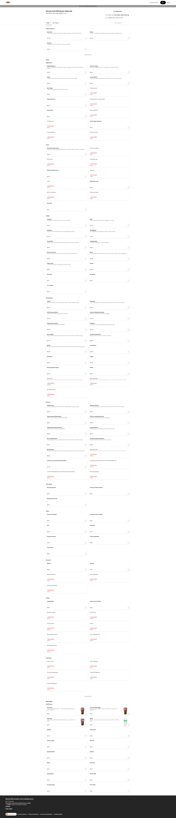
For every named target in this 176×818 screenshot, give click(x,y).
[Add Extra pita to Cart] (85, 280)
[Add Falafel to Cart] (128, 38)
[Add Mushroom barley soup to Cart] (85, 176)
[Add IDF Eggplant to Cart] (128, 236)
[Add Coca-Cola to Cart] (85, 713)
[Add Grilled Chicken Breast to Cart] (85, 329)
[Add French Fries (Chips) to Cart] (85, 520)
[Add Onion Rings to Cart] (85, 116)
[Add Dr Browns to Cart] (128, 769)
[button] (49, 23)
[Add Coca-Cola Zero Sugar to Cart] (128, 713)
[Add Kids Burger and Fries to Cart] (85, 504)
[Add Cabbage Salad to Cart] (128, 247)
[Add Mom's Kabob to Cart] (85, 340)
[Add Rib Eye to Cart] (85, 351)
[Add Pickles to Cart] (128, 269)
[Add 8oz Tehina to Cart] (128, 280)
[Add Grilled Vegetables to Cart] (128, 542)
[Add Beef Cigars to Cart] (85, 94)
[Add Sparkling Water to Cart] (85, 758)
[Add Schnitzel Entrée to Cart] (128, 433)
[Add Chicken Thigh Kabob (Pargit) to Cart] (128, 318)
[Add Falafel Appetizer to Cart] (85, 72)
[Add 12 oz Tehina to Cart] (85, 291)
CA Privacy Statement (46, 814)
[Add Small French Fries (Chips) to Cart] (128, 520)
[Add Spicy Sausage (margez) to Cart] (85, 373)
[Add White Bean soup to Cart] (128, 187)
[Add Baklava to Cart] (85, 569)
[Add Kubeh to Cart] (85, 83)
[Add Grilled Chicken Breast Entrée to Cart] (85, 433)
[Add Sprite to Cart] (128, 724)
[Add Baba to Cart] (128, 225)
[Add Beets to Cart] (128, 258)
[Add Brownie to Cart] (128, 569)
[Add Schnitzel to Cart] (128, 329)
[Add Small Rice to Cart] (128, 531)
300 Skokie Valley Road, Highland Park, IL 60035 (18, 803)
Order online (9, 809)
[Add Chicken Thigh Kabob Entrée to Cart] (128, 422)
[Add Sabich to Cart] (128, 373)
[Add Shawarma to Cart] (85, 38)
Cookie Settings (58, 814)
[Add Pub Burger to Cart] (85, 362)
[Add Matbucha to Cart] (85, 236)
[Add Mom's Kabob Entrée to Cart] (85, 444)
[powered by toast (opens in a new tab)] (11, 814)
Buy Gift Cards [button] (154, 2)
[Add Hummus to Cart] (85, 49)
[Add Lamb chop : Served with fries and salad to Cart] (85, 466)
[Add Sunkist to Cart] (128, 758)
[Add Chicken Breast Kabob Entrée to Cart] (85, 422)
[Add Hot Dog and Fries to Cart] (85, 493)
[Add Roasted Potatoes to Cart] (85, 542)
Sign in (168, 2)
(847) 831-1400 (10, 801)
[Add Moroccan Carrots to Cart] (85, 258)
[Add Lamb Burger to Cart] (128, 351)
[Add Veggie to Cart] (128, 362)
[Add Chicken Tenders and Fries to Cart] (128, 493)
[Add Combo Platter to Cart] (128, 83)
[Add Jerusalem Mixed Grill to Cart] (128, 340)
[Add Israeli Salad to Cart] (85, 247)
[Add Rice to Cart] (85, 531)
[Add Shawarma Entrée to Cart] (128, 411)
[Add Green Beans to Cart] (85, 553)
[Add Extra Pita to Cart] (85, 209)
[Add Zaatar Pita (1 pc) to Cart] (85, 105)
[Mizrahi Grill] (8, 2)
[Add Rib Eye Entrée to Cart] (85, 455)
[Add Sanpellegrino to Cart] (85, 780)
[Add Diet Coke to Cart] (85, 724)
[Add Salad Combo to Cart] (85, 269)
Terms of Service (21, 814)
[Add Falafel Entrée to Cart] (85, 411)
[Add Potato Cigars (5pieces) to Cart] (128, 127)
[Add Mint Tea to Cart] (128, 747)
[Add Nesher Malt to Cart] (128, 780)
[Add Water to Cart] (85, 769)
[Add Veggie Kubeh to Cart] (85, 607)
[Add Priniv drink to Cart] (128, 791)
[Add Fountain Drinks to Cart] (85, 791)
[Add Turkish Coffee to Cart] (85, 747)
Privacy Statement (33, 814)
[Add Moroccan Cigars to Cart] (128, 72)
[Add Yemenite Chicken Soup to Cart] (85, 154)
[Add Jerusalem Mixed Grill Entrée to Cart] (128, 444)
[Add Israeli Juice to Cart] (128, 735)
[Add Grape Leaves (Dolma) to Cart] (128, 607)
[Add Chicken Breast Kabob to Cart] (85, 318)
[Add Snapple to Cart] (85, 735)
